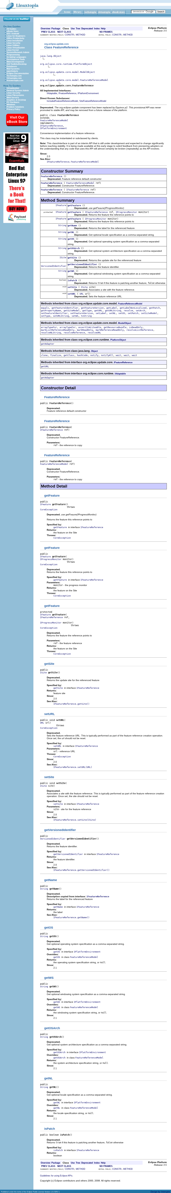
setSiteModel (149, 313)
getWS (71, 271)
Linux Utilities (13, 45)
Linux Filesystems (15, 95)
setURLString (61, 316)
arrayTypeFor (49, 327)
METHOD (80, 34)
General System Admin (18, 90)
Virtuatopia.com (14, 78)
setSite (72, 287)
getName (72, 225)
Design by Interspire (160, 1191)
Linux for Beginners (16, 36)
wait (118, 355)
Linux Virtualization (16, 48)
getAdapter (47, 344)
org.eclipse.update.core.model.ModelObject (67, 72)
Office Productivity (15, 38)
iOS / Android (13, 33)
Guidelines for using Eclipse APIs (56, 1175)
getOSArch (74, 248)
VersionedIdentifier (53, 266)
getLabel (111, 308)
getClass (69, 355)
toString (86, 316)
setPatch (133, 313)
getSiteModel (72, 310)
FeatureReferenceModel (54, 120)
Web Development (15, 62)
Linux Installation (15, 40)
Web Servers (13, 97)
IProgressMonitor (126, 212)
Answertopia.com (15, 80)
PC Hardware (13, 102)
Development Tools (16, 59)
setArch (140, 310)
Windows (11, 104)
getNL (71, 232)
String (62, 225)
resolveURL (94, 332)
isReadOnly (135, 327)
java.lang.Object (50, 56)
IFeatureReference (67, 93)
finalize (55, 355)
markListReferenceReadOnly (57, 330)
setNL (112, 313)
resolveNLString (51, 332)
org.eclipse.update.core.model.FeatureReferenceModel (74, 80)
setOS (121, 313)
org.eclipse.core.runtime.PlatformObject (66, 64)
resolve (128, 310)
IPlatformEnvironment (88, 93)
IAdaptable (52, 93)
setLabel (101, 313)
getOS (71, 239)
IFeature (61, 205)
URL (82, 294)
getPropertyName (51, 310)
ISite (63, 257)
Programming (13, 55)
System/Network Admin (18, 52)
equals (45, 308)
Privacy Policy (13, 109)
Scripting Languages (16, 57)
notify (94, 355)
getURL (98, 310)
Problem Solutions (15, 107)
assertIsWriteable (89, 327)
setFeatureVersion (81, 313)
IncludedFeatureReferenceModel (62, 101)
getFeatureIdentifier (65, 308)
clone (44, 355)
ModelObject (124, 323)
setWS (75, 316)
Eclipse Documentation (18, 73)
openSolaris (12, 71)
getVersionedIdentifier (82, 264)
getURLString (113, 310)
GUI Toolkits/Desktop (17, 64)
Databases (12, 66)
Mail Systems (13, 69)
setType (45, 316)
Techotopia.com (14, 76)
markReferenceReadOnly (110, 330)
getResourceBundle (115, 327)
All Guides (11, 29)
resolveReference (74, 332)
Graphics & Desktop (16, 100)
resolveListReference (139, 330)
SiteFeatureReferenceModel (92, 101)
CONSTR (69, 34)
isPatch (72, 280)
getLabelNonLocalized (133, 308)
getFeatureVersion (92, 308)
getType (87, 310)
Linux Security (13, 43)
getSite (72, 257)
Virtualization (13, 88)
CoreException (48, 509)
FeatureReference (51, 176)
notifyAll (107, 355)
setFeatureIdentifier (54, 313)
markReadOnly (85, 330)
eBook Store (13, 31)
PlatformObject (118, 340)
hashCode (82, 355)
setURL (72, 294)
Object (94, 351)
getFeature (74, 205)
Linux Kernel (13, 50)
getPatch (154, 308)
